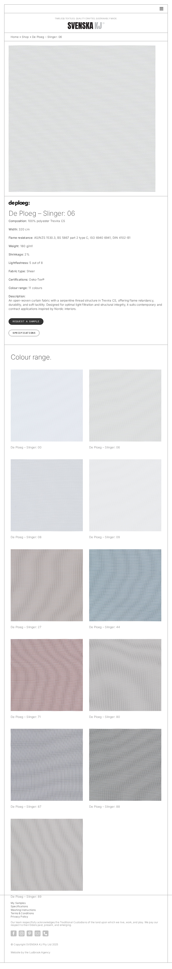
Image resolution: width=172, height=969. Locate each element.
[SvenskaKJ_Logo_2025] (86, 23)
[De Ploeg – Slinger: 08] (47, 495)
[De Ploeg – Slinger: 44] (125, 585)
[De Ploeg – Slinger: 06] (125, 406)
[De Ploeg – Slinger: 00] (47, 406)
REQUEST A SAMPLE (26, 321)
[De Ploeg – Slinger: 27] (47, 585)
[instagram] (22, 933)
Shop (25, 37)
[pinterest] (30, 933)
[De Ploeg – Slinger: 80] (125, 675)
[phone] (45, 933)
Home (15, 37)
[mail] (37, 933)
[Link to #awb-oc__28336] (161, 9)
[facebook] (14, 933)
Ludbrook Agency (40, 952)
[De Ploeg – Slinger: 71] (47, 675)
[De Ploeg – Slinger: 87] (47, 765)
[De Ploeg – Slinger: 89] (47, 855)
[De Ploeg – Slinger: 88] (125, 765)
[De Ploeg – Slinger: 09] (125, 495)
